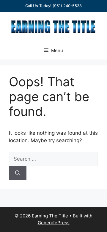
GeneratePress (54, 222)
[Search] (17, 173)
